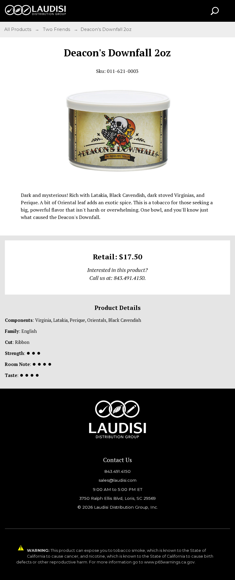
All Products (18, 29)
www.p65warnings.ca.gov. (170, 562)
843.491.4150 (117, 471)
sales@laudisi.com (117, 480)
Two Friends (57, 29)
